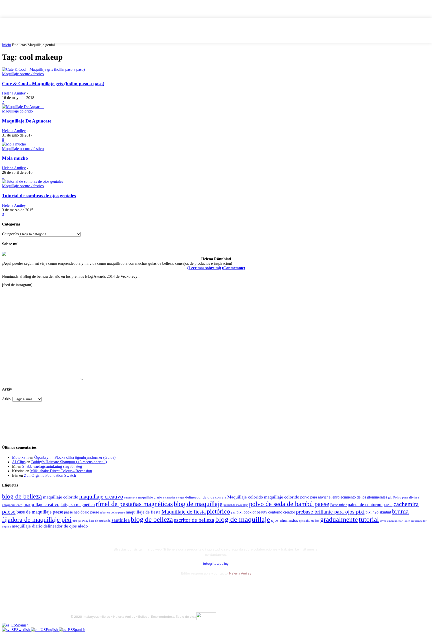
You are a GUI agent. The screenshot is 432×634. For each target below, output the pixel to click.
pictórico (218, 511)
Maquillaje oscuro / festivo (23, 74)
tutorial (369, 519)
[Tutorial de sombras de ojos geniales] (32, 181)
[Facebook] (75, 585)
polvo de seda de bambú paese (289, 504)
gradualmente (339, 519)
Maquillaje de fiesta (184, 512)
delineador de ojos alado (66, 526)
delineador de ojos (173, 497)
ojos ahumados (284, 520)
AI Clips (19, 462)
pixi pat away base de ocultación (91, 520)
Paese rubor (338, 505)
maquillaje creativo (101, 496)
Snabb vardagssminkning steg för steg (52, 466)
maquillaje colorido (60, 497)
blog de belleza (22, 496)
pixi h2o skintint (378, 512)
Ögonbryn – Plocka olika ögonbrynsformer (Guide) (75, 457)
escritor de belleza (194, 520)
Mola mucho (15, 158)
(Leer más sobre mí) (204, 268)
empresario (130, 497)
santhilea (121, 520)
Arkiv (6, 399)
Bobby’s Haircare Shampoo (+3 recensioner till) (69, 462)
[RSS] (115, 585)
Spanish (22, 625)
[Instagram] (89, 585)
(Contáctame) (233, 268)
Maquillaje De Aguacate (26, 121)
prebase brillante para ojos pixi (330, 512)
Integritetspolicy (215, 564)
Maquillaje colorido (17, 111)
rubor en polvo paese (112, 512)
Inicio (6, 45)
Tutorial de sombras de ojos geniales (39, 195)
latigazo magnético (77, 504)
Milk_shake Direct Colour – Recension (61, 471)
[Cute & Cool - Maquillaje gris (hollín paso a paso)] (43, 69)
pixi (233, 512)
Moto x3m (20, 457)
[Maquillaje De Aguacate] (23, 106)
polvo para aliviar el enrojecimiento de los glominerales (343, 497)
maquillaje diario (150, 497)
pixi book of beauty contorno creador (265, 512)
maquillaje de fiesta (143, 512)
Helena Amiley (14, 93)
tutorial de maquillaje (236, 505)
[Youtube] (129, 585)
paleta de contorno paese (370, 504)
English (52, 630)
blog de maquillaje (198, 504)
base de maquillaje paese (39, 511)
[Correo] (102, 585)
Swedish (23, 630)
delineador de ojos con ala (205, 497)
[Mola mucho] (14, 144)
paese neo (72, 512)
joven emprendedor (391, 520)
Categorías (10, 234)
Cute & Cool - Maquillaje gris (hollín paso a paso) (53, 83)
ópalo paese (89, 512)
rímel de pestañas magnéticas (134, 504)
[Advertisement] (39, 349)
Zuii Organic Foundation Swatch (50, 475)
